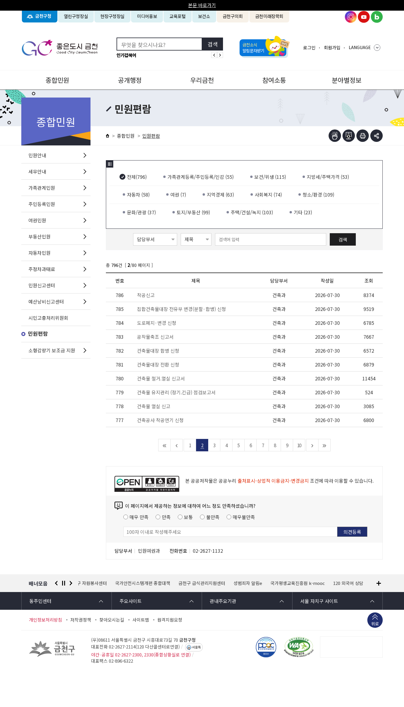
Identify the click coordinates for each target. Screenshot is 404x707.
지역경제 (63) (220, 194)
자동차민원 (39, 252)
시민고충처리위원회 (48, 317)
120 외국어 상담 (311, 583)
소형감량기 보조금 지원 (51, 350)
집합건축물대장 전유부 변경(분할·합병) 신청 (181, 308)
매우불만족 (244, 516)
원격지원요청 (169, 619)
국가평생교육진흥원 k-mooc (261, 583)
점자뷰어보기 (335, 135)
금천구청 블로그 (377, 17)
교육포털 (177, 16)
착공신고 (146, 295)
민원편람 (38, 333)
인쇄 (362, 135)
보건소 (204, 16)
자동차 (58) (138, 194)
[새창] (298, 647)
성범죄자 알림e (211, 583)
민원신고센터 (41, 285)
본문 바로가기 (202, 5)
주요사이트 (130, 600)
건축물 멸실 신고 (153, 406)
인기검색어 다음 (220, 55)
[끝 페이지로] (325, 445)
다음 (71, 583)
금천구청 (43, 16)
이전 (56, 583)
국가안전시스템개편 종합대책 (105, 583)
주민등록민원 (41, 203)
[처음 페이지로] (165, 445)
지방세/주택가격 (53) (328, 177)
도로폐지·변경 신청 (156, 322)
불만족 (212, 516)
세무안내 (37, 171)
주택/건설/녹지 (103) (252, 212)
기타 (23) (303, 212)
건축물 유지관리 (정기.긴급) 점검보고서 (176, 392)
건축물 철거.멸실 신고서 (161, 378)
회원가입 (332, 47)
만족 (166, 516)
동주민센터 (40, 600)
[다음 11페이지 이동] (312, 445)
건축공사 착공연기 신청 (160, 420)
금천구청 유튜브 (364, 17)
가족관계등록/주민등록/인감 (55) (200, 177)
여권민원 (37, 220)
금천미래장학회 (269, 16)
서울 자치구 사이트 (319, 600)
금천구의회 (233, 16)
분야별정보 (346, 80)
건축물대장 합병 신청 (158, 350)
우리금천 (202, 80)
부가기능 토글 (376, 135)
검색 (342, 239)
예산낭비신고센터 (46, 301)
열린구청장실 (76, 16)
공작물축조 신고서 (155, 336)
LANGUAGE (360, 47)
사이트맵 (140, 619)
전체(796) (137, 177)
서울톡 (196, 647)
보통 (188, 516)
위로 (375, 624)
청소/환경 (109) (318, 194)
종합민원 (57, 80)
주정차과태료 (41, 269)
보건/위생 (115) (270, 177)
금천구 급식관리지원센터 (165, 583)
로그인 (309, 47)
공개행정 (130, 80)
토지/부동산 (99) (193, 212)
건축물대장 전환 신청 (158, 364)
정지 (63, 583)
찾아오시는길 (111, 619)
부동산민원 (39, 236)
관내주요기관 (223, 600)
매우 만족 (139, 516)
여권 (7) (178, 194)
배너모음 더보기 (378, 583)
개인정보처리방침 (45, 619)
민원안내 (37, 155)
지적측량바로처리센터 (355, 583)
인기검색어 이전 (214, 55)
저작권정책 (80, 619)
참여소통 (274, 80)
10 (299, 445)
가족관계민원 (41, 187)
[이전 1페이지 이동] (177, 445)
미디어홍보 (147, 16)
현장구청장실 (112, 16)
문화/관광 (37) (141, 212)
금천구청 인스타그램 (351, 17)
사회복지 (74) (268, 194)
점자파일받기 (348, 135)
